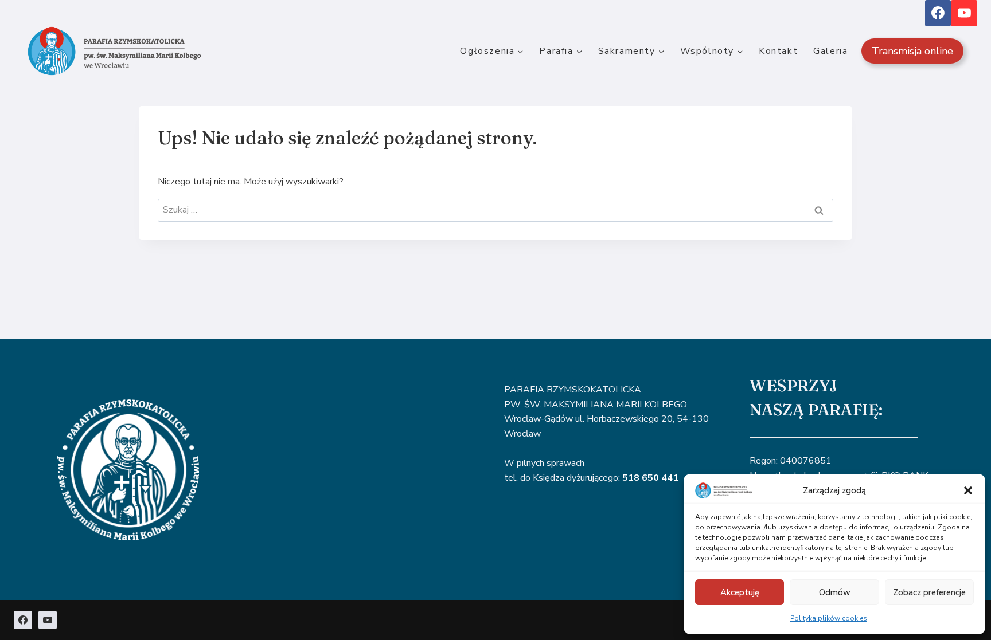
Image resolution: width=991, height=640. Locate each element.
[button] (968, 490)
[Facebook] (938, 13)
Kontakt (778, 51)
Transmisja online (912, 51)
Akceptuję (739, 592)
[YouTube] (964, 13)
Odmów (834, 592)
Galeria (830, 51)
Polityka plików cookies (828, 618)
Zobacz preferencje (929, 592)
